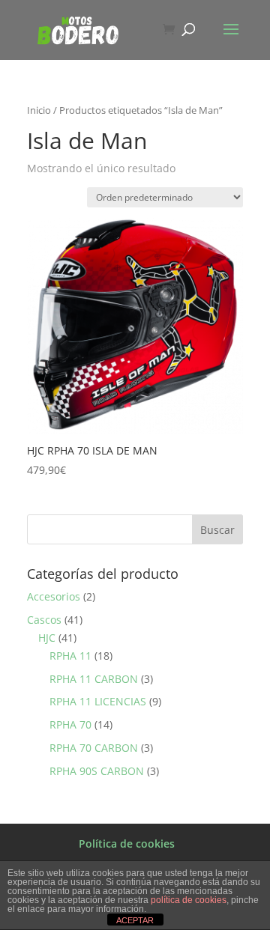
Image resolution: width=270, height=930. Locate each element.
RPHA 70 (71, 724)
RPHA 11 (71, 655)
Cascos (44, 620)
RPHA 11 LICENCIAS (98, 701)
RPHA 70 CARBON (94, 748)
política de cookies (188, 900)
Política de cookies (127, 843)
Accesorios (53, 596)
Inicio (39, 110)
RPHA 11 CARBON (94, 679)
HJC (47, 637)
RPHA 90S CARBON (97, 771)
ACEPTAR (135, 920)
